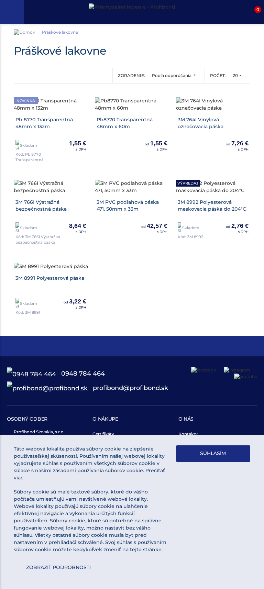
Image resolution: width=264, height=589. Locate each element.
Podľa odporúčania (172, 75)
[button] (252, 12)
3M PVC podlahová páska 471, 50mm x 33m (128, 205)
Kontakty (188, 433)
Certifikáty (103, 433)
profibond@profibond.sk (129, 388)
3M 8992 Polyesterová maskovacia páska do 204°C (212, 205)
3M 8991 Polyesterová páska (49, 278)
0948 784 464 (82, 373)
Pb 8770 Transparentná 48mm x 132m (44, 123)
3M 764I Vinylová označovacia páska (200, 123)
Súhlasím (213, 453)
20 (235, 75)
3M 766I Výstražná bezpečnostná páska (41, 205)
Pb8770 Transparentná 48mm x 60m (125, 123)
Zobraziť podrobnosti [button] (58, 567)
